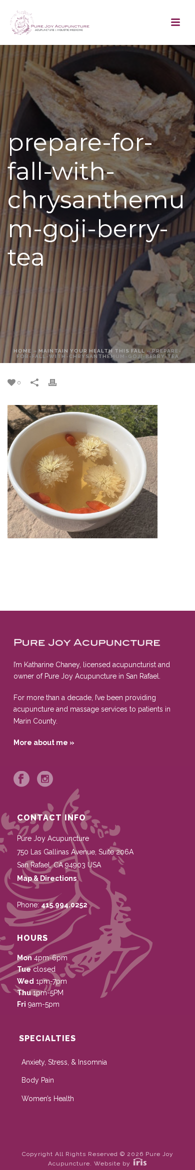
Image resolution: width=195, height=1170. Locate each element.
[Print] (57, 382)
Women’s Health (48, 1099)
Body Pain (38, 1080)
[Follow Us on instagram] (45, 779)
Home (23, 351)
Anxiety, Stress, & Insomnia (64, 1062)
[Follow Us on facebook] (22, 779)
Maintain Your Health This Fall (91, 351)
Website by (113, 1163)
